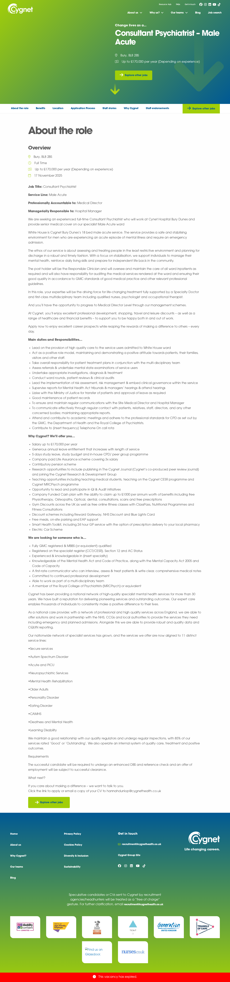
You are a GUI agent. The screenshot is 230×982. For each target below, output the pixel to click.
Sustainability (72, 867)
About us (15, 845)
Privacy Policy (72, 834)
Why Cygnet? (18, 856)
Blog (198, 13)
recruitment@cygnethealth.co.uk (143, 904)
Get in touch (190, 4)
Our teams (16, 867)
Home (14, 834)
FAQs (178, 4)
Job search (214, 13)
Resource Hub (165, 4)
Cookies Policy (73, 845)
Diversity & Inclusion (76, 856)
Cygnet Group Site (129, 855)
